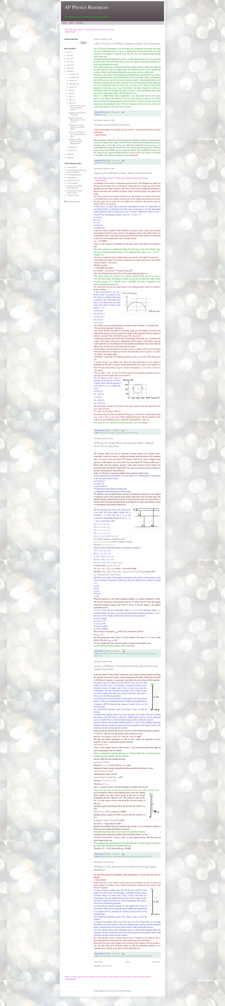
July (70, 90)
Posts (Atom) (107, 966)
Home (64, 23)
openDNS (120, 163)
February (72, 147)
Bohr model (134, 653)
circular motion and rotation (120, 856)
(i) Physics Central (73, 195)
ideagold (134, 155)
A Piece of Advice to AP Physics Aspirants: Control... (77, 107)
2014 (69, 55)
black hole (103, 433)
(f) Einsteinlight (72, 183)
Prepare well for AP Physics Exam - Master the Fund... (77, 120)
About (71, 23)
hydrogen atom (143, 653)
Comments (79, 23)
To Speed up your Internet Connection (112, 124)
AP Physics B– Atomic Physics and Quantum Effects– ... (77, 127)
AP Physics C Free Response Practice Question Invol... (75, 141)
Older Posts (156, 962)
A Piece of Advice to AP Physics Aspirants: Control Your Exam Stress (127, 43)
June (70, 93)
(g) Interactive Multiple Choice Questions (74, 187)
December (72, 74)
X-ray (100, 656)
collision (132, 856)
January (72, 150)
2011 (69, 65)
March (71, 103)
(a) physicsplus (71, 167)
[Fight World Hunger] (72, 201)
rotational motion (146, 856)
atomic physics (104, 653)
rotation (137, 856)
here (145, 422)
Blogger (128, 991)
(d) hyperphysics (72, 177)
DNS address (107, 163)
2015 (69, 52)
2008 (69, 154)
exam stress (103, 114)
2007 (69, 157)
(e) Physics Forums (73, 180)
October (72, 80)
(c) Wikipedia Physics (74, 175)
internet (114, 163)
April (71, 99)
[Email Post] (122, 112)
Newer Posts (98, 962)
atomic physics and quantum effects (120, 653)
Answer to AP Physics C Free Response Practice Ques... (77, 134)
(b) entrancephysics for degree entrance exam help (76, 171)
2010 (69, 68)
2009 (69, 71)
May (70, 96)
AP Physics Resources (86, 7)
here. (158, 943)
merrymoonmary (111, 991)
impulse (125, 433)
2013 (69, 58)
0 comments (115, 112)
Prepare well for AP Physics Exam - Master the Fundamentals (123, 173)
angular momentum (105, 856)
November (72, 77)
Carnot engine (111, 433)
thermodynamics (133, 433)
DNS (101, 163)
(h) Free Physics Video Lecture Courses (74, 192)
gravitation (119, 433)
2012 (69, 62)
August (71, 87)
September (73, 84)
